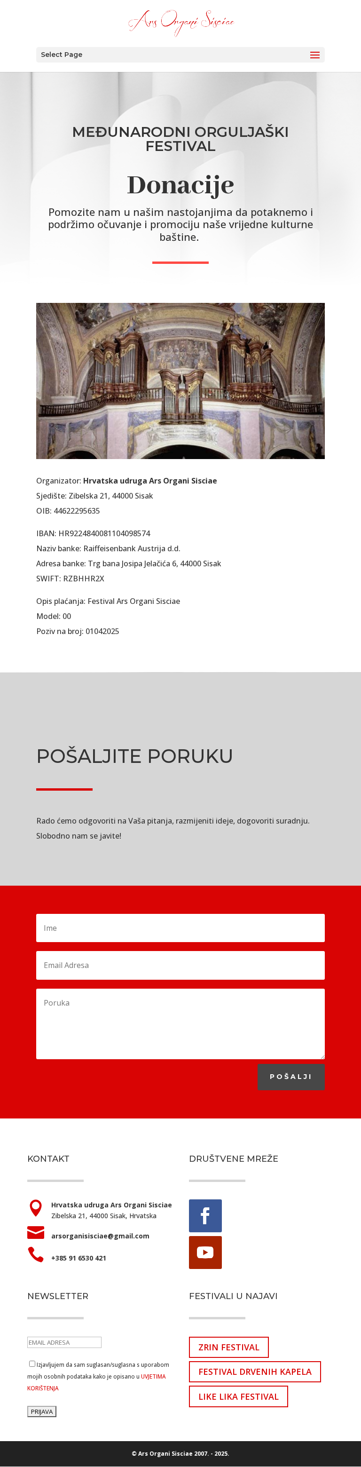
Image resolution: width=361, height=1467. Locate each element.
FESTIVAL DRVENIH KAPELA (255, 1371)
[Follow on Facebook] (205, 1215)
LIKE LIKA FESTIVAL (238, 1396)
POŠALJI (291, 1076)
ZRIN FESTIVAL (228, 1347)
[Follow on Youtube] (205, 1252)
